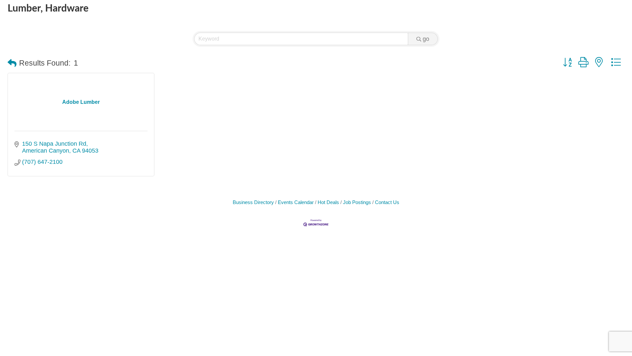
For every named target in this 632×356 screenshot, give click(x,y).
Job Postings (357, 202)
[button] (12, 63)
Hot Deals (328, 202)
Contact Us (387, 202)
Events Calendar (296, 202)
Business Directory (253, 202)
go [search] (426, 39)
